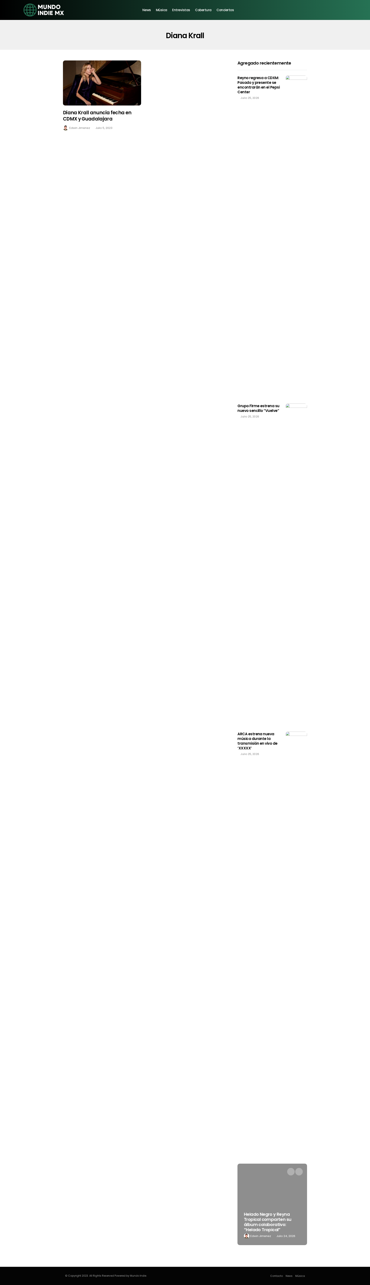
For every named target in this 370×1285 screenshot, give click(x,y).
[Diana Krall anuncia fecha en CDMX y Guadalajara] (102, 83)
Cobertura (203, 10)
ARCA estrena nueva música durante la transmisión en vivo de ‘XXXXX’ (257, 741)
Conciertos (225, 10)
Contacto (276, 1276)
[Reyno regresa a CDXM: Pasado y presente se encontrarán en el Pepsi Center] (296, 236)
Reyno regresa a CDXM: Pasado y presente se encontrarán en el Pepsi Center (258, 85)
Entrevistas (181, 10)
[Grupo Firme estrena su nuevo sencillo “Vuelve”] (296, 564)
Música (161, 10)
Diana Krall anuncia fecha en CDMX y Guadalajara (97, 115)
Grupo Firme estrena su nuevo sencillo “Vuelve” (258, 408)
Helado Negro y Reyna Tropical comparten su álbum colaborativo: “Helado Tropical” (267, 1222)
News (146, 10)
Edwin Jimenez (79, 128)
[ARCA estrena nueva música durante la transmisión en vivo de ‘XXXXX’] (296, 892)
